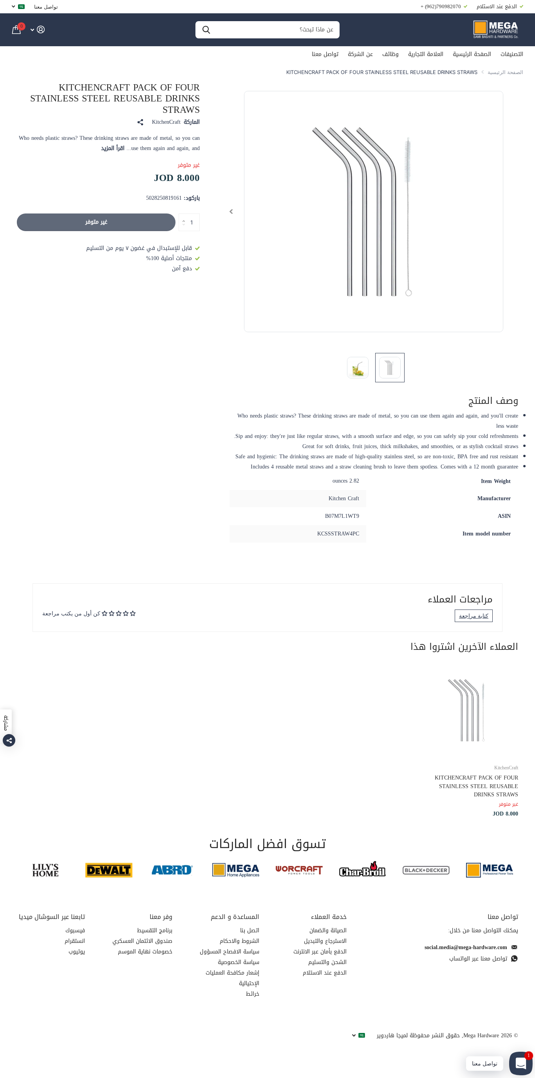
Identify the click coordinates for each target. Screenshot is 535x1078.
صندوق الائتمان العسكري (142, 941)
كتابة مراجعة (473, 615)
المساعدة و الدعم (235, 917)
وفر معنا (161, 917)
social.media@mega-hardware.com (466, 947)
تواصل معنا (46, 7)
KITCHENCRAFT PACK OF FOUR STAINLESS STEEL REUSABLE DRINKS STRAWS (476, 786)
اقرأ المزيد (113, 148)
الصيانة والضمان (328, 930)
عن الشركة (360, 54)
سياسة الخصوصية (238, 962)
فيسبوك (75, 930)
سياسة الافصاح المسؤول (229, 951)
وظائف (390, 54)
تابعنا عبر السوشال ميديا (52, 917)
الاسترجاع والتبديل (325, 941)
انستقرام (75, 941)
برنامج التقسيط (154, 930)
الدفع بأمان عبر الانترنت (320, 951)
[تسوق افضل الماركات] (489, 870)
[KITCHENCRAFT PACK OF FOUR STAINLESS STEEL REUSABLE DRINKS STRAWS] (470, 710)
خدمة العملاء (329, 917)
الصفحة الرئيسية (472, 54)
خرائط (252, 994)
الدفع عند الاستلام (325, 973)
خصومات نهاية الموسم (145, 951)
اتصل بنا (249, 930)
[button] (231, 211)
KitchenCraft (166, 122)
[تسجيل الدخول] (37, 29)
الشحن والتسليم (327, 962)
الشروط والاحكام (239, 941)
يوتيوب (77, 951)
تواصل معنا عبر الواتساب (478, 958)
